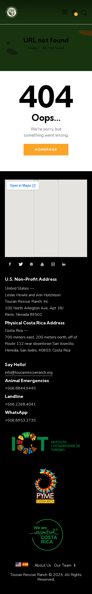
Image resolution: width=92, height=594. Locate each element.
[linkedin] (64, 264)
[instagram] (53, 264)
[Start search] (84, 12)
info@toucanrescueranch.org (29, 372)
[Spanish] (25, 565)
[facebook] (10, 264)
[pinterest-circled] (31, 264)
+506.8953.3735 (20, 420)
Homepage (46, 149)
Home (32, 48)
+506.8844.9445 (20, 388)
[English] (18, 565)
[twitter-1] (21, 264)
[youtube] (42, 264)
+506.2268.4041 (20, 404)
